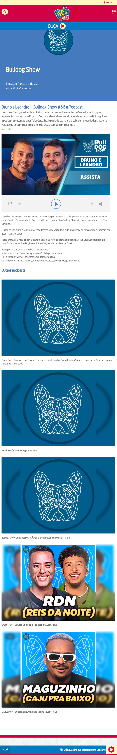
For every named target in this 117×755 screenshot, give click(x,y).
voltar (18, 211)
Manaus (110, 2)
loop (11, 211)
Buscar (5, 12)
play (56, 211)
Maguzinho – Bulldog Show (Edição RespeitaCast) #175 (29, 711)
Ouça (53, 26)
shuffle (100, 211)
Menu (114, 11)
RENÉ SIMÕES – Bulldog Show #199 (19, 450)
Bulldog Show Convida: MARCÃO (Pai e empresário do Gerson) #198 (36, 537)
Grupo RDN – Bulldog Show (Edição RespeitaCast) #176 (29, 624)
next (93, 211)
